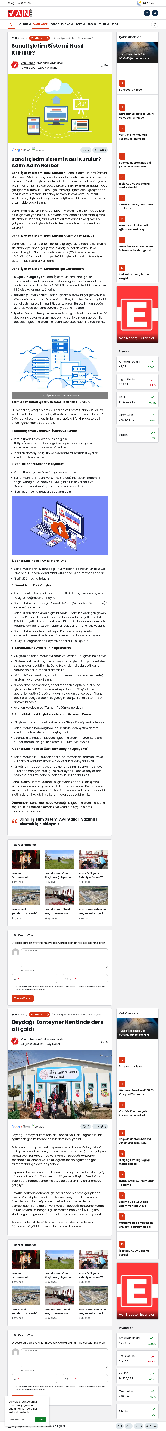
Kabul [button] (40, 1419)
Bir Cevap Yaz (23, 935)
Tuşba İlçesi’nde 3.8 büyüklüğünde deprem (134, 56)
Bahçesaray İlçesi (130, 90)
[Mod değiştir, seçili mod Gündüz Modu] (154, 24)
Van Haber (28, 63)
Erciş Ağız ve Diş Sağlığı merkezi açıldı (134, 185)
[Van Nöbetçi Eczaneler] (137, 314)
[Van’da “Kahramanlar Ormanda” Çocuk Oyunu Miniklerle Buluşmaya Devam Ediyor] (26, 867)
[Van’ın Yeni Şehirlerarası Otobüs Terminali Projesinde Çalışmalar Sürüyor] (26, 903)
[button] (155, 13)
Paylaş (153, 1426)
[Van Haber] (20, 13)
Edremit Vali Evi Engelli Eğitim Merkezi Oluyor (133, 227)
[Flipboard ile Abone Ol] (38, 150)
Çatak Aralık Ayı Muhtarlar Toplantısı (136, 206)
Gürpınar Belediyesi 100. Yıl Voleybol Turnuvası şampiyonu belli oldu (136, 117)
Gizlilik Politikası (16, 1419)
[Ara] (147, 13)
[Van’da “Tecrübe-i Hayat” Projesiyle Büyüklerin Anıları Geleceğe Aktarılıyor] (59, 903)
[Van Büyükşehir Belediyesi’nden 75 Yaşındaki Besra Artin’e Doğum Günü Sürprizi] (93, 867)
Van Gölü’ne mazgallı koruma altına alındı (133, 137)
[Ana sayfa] (11, 24)
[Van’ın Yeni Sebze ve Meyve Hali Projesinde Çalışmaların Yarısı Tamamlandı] (93, 903)
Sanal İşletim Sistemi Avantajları (50, 819)
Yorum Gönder (22, 998)
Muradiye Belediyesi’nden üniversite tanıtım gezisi (136, 248)
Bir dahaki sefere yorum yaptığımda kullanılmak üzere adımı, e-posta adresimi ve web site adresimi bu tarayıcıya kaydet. (60, 988)
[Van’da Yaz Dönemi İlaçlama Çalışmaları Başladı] (59, 867)
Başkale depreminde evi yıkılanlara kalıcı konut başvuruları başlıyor (135, 166)
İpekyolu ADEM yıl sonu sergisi (134, 276)
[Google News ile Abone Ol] (21, 150)
